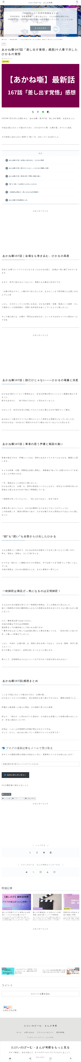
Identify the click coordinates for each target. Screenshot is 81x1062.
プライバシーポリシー (45, 1032)
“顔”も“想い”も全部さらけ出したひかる (23, 184)
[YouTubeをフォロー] (47, 872)
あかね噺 (7, 798)
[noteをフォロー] (54, 872)
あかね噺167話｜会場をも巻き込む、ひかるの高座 (26, 160)
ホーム (19, 1032)
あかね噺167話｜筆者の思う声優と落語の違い (25, 176)
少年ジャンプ (19, 798)
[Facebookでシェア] (38, 111)
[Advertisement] (40, 227)
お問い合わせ (29, 1032)
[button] (48, 111)
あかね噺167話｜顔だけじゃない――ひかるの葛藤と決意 (29, 168)
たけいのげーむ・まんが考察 (40, 2)
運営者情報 (60, 1032)
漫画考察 (7, 794)
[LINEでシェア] (43, 111)
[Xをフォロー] (33, 872)
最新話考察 (31, 798)
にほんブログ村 (10, 1010)
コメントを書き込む (40, 993)
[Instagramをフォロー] (40, 872)
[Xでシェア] (33, 111)
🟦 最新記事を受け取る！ (15, 775)
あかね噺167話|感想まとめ (18, 200)
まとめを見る (40, 28)
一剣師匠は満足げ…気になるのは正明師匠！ (24, 192)
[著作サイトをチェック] (26, 872)
